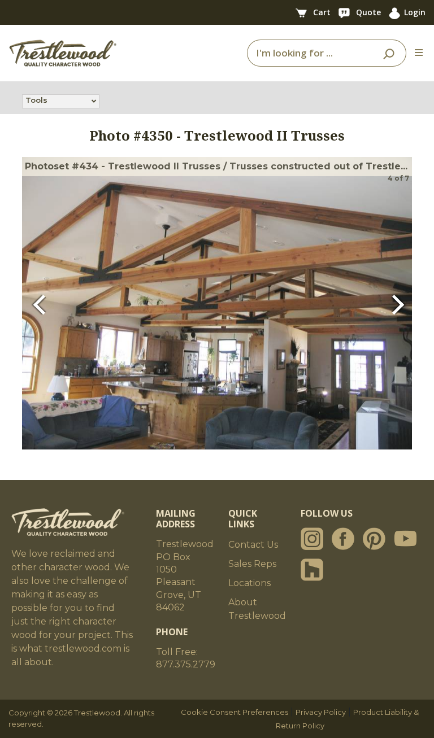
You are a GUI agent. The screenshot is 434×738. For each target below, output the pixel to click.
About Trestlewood (257, 609)
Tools (36, 99)
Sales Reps (252, 563)
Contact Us (253, 544)
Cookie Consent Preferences (234, 712)
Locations (249, 583)
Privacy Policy (321, 712)
